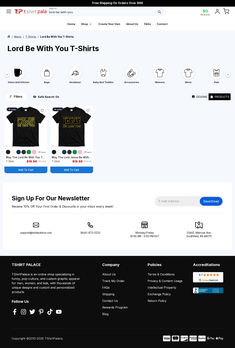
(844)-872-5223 (90, 232)
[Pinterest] (41, 312)
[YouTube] (59, 312)
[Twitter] (32, 312)
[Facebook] (15, 312)
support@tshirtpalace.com (36, 232)
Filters (18, 96)
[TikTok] (50, 312)
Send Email (211, 201)
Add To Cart (25, 169)
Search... (53, 8)
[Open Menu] (8, 12)
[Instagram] (23, 312)
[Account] (217, 12)
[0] (226, 12)
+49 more (41, 152)
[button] (42, 110)
